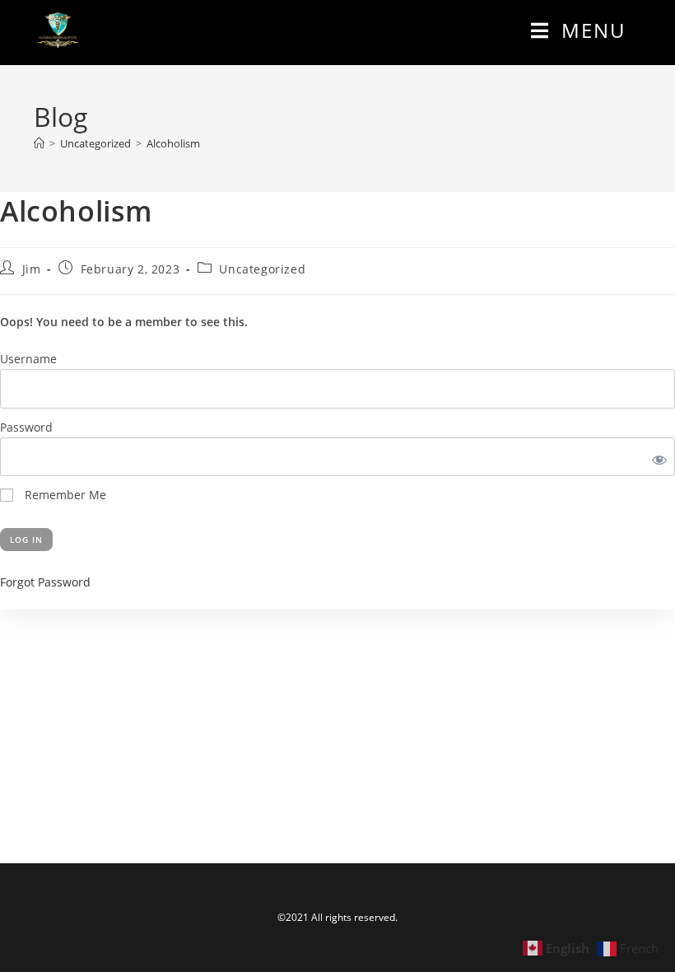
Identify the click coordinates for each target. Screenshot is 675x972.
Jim (31, 269)
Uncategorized (262, 269)
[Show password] (656, 456)
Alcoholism (173, 143)
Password (26, 427)
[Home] (39, 143)
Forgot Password (45, 582)
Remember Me (63, 494)
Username (28, 359)
